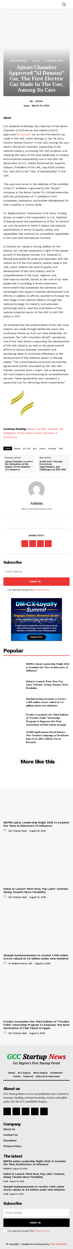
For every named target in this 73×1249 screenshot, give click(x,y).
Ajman (17, 448)
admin (39, 101)
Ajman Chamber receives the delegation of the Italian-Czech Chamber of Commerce (33, 433)
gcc (35, 448)
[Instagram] (16, 1111)
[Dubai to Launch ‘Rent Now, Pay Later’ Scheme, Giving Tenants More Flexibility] (13, 685)
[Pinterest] (40, 543)
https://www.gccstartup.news (36, 508)
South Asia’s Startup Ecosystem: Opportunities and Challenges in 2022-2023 (53, 465)
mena (42, 448)
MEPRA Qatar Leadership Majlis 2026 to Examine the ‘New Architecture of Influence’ (47, 667)
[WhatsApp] (48, 543)
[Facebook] (24, 543)
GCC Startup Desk (17, 831)
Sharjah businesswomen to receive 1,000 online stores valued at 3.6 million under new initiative (46, 702)
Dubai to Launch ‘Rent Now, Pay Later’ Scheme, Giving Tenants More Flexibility (47, 685)
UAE (61, 448)
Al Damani (23, 134)
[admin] (36, 489)
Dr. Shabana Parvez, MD (20, 963)
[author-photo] (5, 830)
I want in (35, 581)
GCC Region (18, 60)
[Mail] (35, 1111)
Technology (53, 60)
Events (7, 1168)
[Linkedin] (25, 1111)
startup (52, 448)
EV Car (26, 448)
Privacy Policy (41, 590)
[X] (32, 543)
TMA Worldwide (58, 1244)
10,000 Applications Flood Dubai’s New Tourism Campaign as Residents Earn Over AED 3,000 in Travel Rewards (47, 737)
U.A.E (35, 60)
